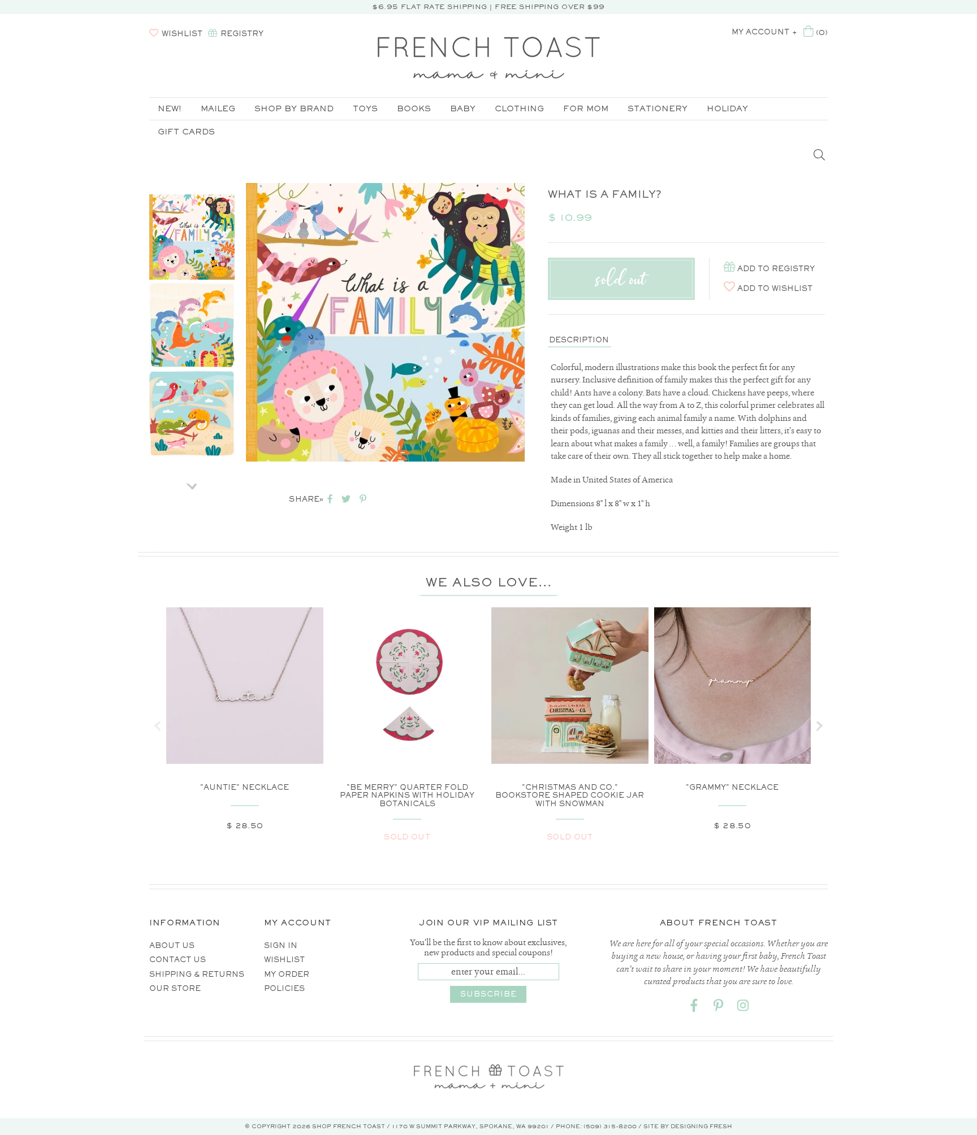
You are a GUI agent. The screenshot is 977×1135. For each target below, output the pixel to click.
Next (192, 482)
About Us (171, 945)
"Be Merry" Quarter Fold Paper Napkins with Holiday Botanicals (407, 795)
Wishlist (284, 959)
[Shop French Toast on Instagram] (742, 1007)
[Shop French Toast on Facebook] (694, 1007)
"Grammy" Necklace (732, 787)
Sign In (280, 945)
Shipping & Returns (196, 974)
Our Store (175, 988)
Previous (192, 180)
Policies (284, 988)
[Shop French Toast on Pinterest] (718, 1007)
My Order (286, 974)
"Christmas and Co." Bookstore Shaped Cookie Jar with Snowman (569, 795)
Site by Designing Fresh (687, 1126)
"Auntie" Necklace (244, 787)
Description (579, 340)
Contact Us (177, 959)
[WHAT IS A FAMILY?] (192, 237)
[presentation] (157, 726)
